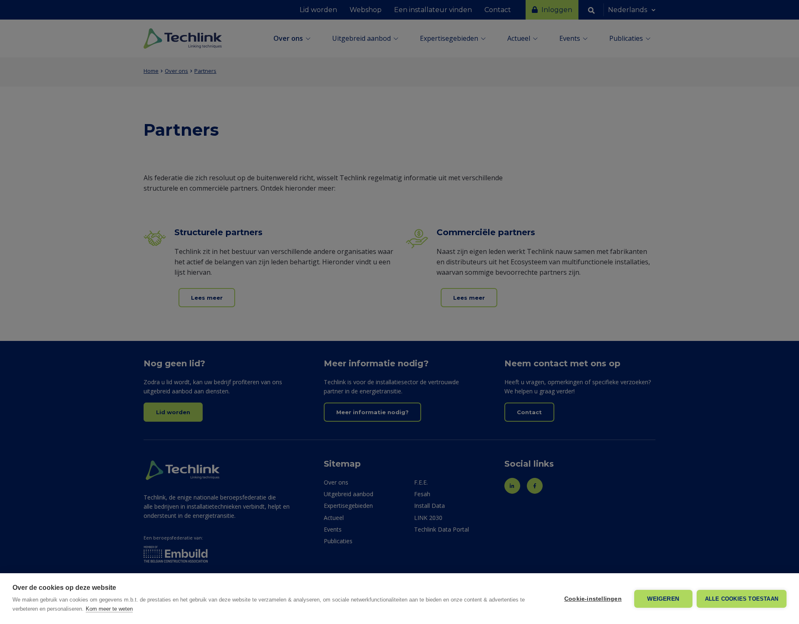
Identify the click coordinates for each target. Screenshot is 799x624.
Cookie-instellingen (593, 599)
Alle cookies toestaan (741, 599)
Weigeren (663, 599)
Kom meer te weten (109, 609)
